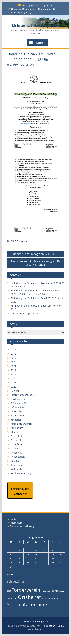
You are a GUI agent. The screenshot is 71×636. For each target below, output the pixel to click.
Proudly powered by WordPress (24, 625)
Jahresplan (17, 411)
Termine (38, 604)
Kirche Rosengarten (22, 423)
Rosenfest (16, 452)
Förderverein (18, 399)
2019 (13, 357)
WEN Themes (35, 629)
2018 (13, 353)
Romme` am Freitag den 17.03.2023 (35, 254)
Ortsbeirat (16, 436)
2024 (13, 378)
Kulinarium (17, 427)
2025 (13, 382)
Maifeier (15, 432)
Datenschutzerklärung (22, 526)
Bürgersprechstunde (22, 394)
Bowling (15, 390)
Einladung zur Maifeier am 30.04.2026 (32, 298)
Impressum (16, 522)
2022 (13, 240)
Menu (40, 43)
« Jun (10, 574)
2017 (13, 349)
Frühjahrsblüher (20, 403)
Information (17, 407)
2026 (13, 386)
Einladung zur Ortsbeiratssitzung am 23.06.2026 (37, 283)
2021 (13, 366)
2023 (13, 374)
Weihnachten (18, 469)
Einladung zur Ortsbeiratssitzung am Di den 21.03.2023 (35, 263)
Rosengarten (18, 456)
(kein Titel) (16, 313)
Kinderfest (16, 419)
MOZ (52, 591)
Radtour (15, 448)
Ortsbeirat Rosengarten (35, 25)
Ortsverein (22, 240)
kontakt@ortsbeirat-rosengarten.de (37, 5)
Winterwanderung (21, 473)
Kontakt (14, 519)
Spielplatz (16, 460)
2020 (13, 361)
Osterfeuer (17, 444)
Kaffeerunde (18, 415)
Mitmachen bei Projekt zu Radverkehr (31, 305)
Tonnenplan (17, 465)
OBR (31, 64)
